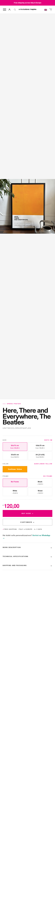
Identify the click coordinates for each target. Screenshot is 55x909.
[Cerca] (15, 9)
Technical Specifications (15, 556)
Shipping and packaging (15, 565)
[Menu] (4, 9)
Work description (12, 547)
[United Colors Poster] (27, 9)
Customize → (27, 522)
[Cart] (51, 9)
